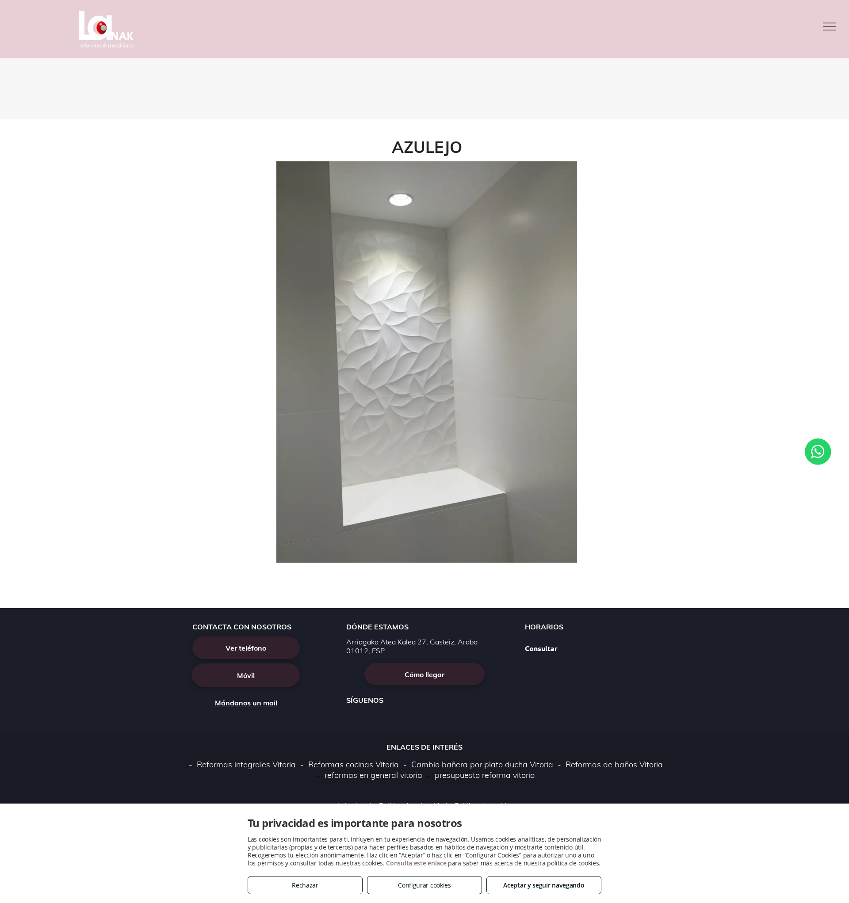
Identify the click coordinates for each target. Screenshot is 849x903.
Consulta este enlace (416, 863)
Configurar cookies (424, 885)
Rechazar (305, 885)
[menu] (829, 26)
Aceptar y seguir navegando (543, 885)
